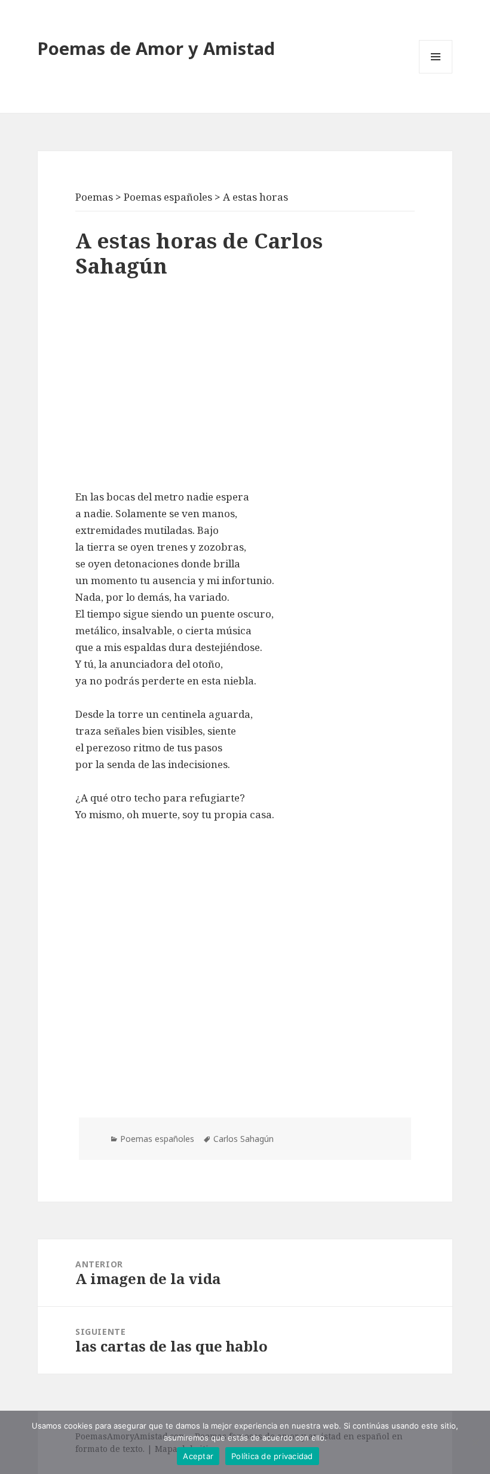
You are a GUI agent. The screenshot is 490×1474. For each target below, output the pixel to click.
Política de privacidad (272, 1456)
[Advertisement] (245, 387)
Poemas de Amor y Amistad (156, 48)
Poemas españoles (157, 1138)
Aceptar (198, 1456)
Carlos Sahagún (243, 1138)
